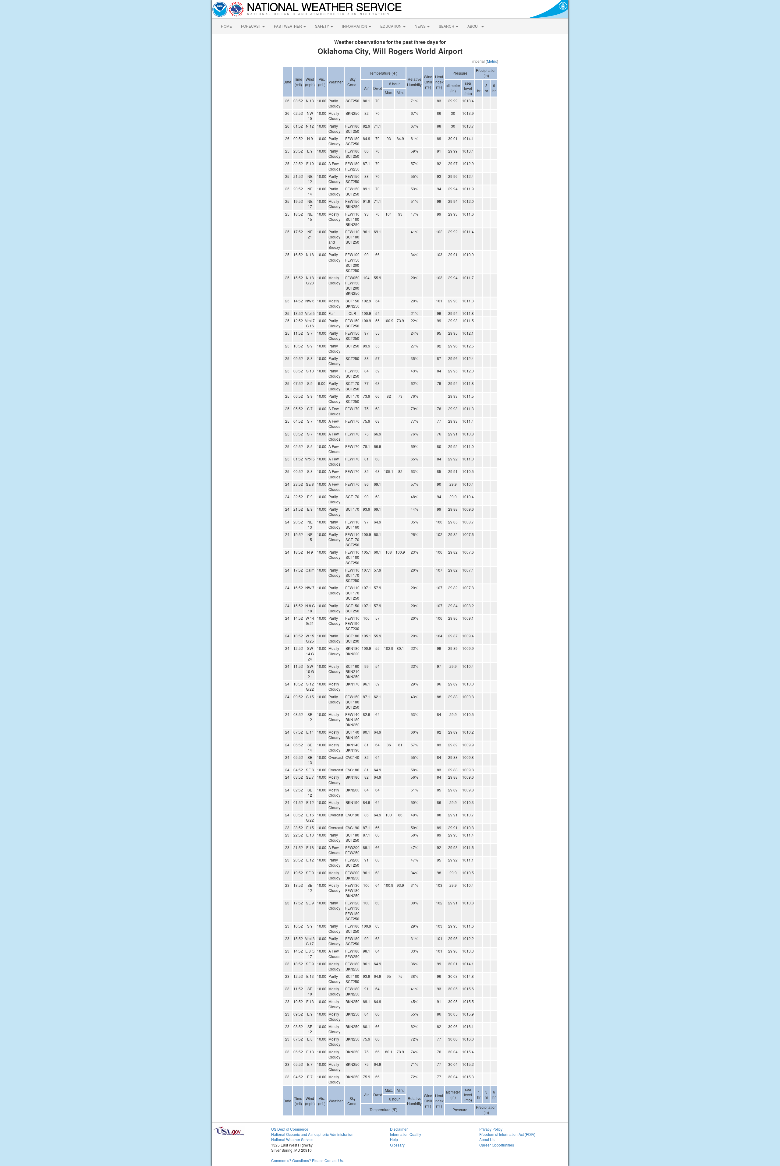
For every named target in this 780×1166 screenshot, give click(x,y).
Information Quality (405, 1134)
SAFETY (322, 26)
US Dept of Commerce (289, 1129)
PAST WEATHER (288, 26)
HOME (226, 26)
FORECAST (251, 26)
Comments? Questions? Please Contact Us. (307, 1160)
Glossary (397, 1144)
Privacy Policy (490, 1129)
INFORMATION (355, 26)
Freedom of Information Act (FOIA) (507, 1134)
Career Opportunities (496, 1144)
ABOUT (474, 26)
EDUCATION (391, 26)
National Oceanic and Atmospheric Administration (312, 1134)
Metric (492, 61)
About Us (487, 1139)
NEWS (421, 26)
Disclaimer (399, 1129)
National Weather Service (292, 1139)
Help (394, 1139)
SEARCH (447, 26)
